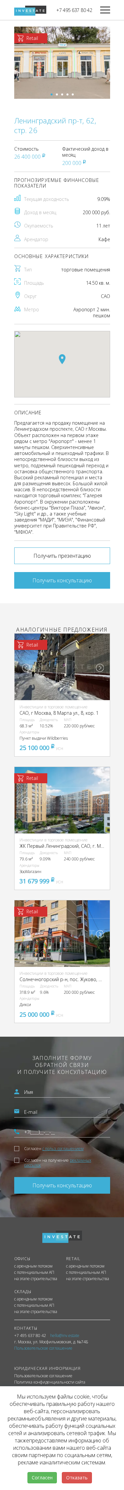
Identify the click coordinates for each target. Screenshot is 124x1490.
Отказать (77, 1477)
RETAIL (73, 1259)
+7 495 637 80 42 (74, 10)
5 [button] (72, 94)
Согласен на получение (57, 1163)
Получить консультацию (62, 580)
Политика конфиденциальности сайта (49, 1382)
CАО (105, 296)
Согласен (54, 1148)
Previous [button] (26, 668)
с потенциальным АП (34, 1272)
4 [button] (67, 94)
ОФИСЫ (22, 1259)
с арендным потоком (33, 1266)
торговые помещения (85, 269)
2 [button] (57, 94)
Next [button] (100, 668)
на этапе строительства (35, 1278)
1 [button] (51, 94)
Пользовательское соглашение (43, 1376)
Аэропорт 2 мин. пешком (91, 312)
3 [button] (62, 94)
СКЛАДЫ (23, 1291)
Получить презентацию (62, 555)
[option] (62, 63)
